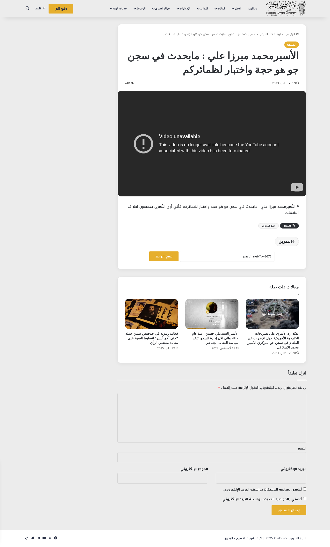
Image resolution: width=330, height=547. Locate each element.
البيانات (221, 8)
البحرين (285, 241)
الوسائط (140, 8)
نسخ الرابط (163, 256)
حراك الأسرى (162, 8)
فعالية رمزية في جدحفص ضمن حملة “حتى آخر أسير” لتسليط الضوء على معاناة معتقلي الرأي (151, 338)
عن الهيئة (253, 8)
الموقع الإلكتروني (194, 469)
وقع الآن (61, 9)
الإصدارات (184, 8)
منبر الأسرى (268, 225)
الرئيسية (290, 34)
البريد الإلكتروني (293, 469)
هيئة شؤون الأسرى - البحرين (243, 538)
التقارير (204, 8)
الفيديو (263, 34)
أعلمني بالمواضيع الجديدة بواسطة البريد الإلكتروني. (262, 499)
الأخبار (238, 8)
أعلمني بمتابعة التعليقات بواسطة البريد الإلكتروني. (262, 489)
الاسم (302, 448)
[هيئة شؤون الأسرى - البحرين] (286, 8)
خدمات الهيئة (120, 8)
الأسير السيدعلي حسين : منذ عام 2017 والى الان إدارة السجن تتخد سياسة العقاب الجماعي (215, 338)
